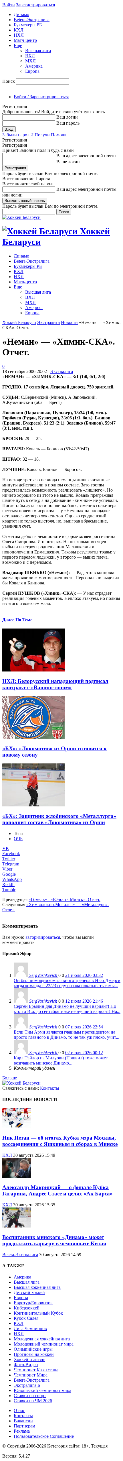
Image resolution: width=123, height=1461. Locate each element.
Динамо (21, 14)
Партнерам (24, 1425)
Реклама (22, 1431)
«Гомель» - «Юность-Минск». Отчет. (64, 899)
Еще (18, 45)
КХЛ (18, 30)
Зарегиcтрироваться (35, 4)
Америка (34, 66)
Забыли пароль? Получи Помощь (34, 134)
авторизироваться (42, 937)
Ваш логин (67, 117)
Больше (9, 1077)
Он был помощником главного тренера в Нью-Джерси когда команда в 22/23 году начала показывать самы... (67, 983)
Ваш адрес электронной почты (86, 155)
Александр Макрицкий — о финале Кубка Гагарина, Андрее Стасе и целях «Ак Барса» (57, 1190)
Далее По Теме (17, 619)
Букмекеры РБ (28, 24)
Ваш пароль (68, 123)
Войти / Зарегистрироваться (41, 96)
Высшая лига (38, 50)
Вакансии (23, 1420)
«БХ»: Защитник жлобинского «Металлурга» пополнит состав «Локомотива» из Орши (59, 819)
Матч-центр (25, 40)
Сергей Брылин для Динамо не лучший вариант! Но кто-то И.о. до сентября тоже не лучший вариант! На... (67, 1009)
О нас (19, 1410)
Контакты (49, 1088)
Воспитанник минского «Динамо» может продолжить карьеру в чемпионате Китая (54, 1240)
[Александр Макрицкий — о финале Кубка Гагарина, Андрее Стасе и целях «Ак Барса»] (16, 1176)
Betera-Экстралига (31, 19)
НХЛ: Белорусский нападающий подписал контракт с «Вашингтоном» (55, 684)
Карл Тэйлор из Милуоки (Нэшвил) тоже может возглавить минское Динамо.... (61, 1060)
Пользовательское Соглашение (44, 1436)
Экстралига (48, 322)
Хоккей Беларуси (19, 322)
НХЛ (19, 35)
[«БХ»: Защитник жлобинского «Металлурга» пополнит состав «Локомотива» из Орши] (33, 804)
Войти (8, 4)
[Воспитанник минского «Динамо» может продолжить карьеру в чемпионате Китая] (16, 1226)
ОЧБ (18, 838)
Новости (69, 322)
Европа (32, 71)
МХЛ (30, 60)
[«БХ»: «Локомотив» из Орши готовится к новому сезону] (33, 737)
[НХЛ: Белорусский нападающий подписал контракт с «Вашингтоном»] (33, 669)
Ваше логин (68, 161)
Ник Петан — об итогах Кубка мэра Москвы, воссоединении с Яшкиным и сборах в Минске (60, 1141)
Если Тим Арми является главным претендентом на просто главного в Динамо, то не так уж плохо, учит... (66, 1035)
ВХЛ (30, 55)
